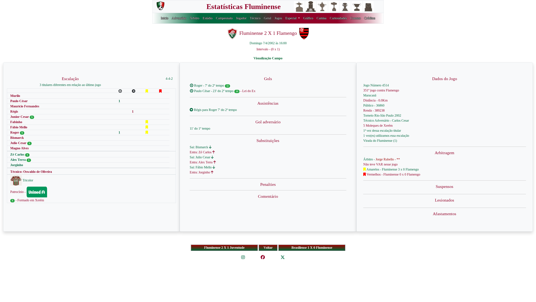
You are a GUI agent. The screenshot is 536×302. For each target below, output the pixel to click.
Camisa (321, 18)
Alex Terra (18, 159)
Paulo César (19, 101)
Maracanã (369, 95)
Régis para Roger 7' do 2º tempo (215, 110)
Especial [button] (291, 18)
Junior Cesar (20, 116)
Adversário (179, 18)
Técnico (255, 18)
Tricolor (27, 180)
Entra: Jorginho (200, 172)
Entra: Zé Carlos (201, 152)
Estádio (208, 18)
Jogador (241, 18)
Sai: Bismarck (199, 147)
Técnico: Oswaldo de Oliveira (31, 171)
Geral (267, 18)
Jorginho (16, 165)
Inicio (164, 18)
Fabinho (16, 122)
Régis (14, 111)
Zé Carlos (17, 154)
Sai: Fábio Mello (201, 167)
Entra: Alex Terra (201, 162)
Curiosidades (338, 18)
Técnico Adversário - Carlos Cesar (386, 120)
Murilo (15, 96)
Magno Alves (19, 148)
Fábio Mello (18, 127)
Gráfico (308, 18)
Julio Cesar (18, 143)
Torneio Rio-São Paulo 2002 (382, 115)
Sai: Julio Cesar (200, 157)
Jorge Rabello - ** (388, 159)
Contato (355, 18)
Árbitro (194, 18)
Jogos (278, 18)
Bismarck (17, 137)
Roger (15, 132)
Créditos (369, 18)
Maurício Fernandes (24, 106)
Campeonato (224, 18)
